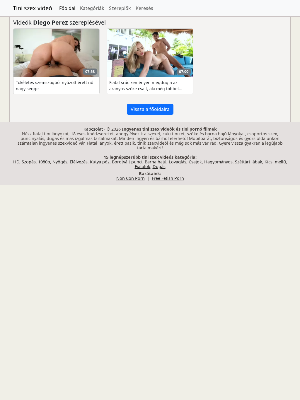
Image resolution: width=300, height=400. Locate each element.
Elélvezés (79, 162)
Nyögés (59, 162)
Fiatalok (142, 166)
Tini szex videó (32, 8)
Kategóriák (92, 8)
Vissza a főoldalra (150, 109)
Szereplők (120, 8)
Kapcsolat (93, 129)
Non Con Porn (130, 178)
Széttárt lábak (248, 162)
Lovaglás (177, 162)
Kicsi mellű (275, 162)
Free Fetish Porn (168, 178)
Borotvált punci (127, 162)
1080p (44, 162)
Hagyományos (218, 162)
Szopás (29, 162)
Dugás (159, 166)
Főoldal (67, 8)
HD (16, 162)
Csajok (195, 162)
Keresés (144, 8)
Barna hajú (155, 162)
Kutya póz (100, 162)
